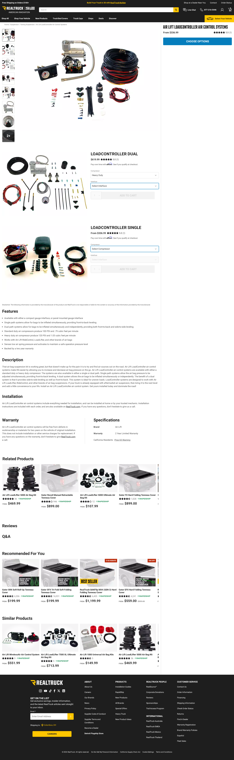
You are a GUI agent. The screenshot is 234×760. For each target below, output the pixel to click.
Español (180, 735)
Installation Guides (123, 687)
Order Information (184, 692)
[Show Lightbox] (87, 80)
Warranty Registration (186, 725)
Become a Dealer (91, 728)
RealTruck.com (73, 406)
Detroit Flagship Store (93, 733)
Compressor (95, 171)
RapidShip (119, 692)
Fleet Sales (181, 741)
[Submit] (70, 716)
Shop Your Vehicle (22, 18)
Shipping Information (186, 703)
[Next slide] (155, 489)
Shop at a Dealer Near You (195, 3)
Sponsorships (152, 703)
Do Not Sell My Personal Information (104, 752)
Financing (181, 698)
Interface (94, 182)
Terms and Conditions (164, 752)
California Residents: (112, 440)
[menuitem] (5, 18)
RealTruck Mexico (153, 732)
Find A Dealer (182, 719)
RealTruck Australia (154, 721)
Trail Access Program (155, 708)
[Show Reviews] (223, 32)
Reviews (149, 698)
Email (33, 711)
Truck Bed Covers (60, 18)
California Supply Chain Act (130, 752)
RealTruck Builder (118, 3)
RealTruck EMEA (153, 726)
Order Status (226, 3)
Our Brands (89, 698)
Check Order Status (185, 708)
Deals (101, 18)
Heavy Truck (120, 714)
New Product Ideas (123, 719)
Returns (180, 714)
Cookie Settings (148, 752)
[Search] (176, 9)
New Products (41, 18)
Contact (213, 3)
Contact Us (181, 687)
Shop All (5, 18)
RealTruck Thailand (154, 737)
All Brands (119, 703)
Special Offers (121, 708)
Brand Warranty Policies (187, 730)
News (86, 703)
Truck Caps (78, 18)
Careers (87, 692)
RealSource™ (151, 687)
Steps (90, 18)
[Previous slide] (5, 489)
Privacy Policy (90, 708)
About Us (88, 687)
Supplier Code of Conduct (95, 714)
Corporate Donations (155, 692)
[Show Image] (8, 35)
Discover (112, 18)
